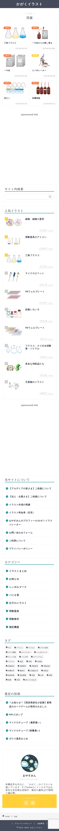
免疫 (21, 661)
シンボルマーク (18, 587)
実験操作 (14, 619)
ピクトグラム (38, 657)
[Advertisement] (29, 149)
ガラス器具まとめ (18, 738)
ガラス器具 (44, 648)
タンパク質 (12, 657)
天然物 (39, 661)
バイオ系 (14, 595)
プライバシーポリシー (21, 548)
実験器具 (14, 611)
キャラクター (26, 652)
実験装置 (35, 666)
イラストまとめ (18, 571)
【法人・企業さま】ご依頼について (28, 496)
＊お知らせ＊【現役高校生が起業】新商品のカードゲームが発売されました (30, 704)
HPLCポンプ (16, 714)
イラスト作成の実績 (19, 504)
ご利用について (17, 541)
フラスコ (11, 661)
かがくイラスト (29, 4)
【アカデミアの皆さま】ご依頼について (30, 488)
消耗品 (45, 671)
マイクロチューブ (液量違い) (24, 730)
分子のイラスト (18, 603)
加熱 (30, 661)
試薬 (18, 680)
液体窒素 (11, 675)
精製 (50, 675)
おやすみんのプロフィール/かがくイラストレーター (30, 522)
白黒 (41, 675)
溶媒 (33, 675)
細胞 (9, 680)
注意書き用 (34, 671)
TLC (9, 648)
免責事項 (40, 823)
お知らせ (14, 579)
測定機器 (14, 627)
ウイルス (31, 648)
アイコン (20, 648)
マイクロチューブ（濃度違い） (25, 722)
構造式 (22, 671)
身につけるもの (30, 680)
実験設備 (46, 666)
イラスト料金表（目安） (22, 512)
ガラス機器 (12, 652)
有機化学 (11, 671)
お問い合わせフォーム (21, 532)
